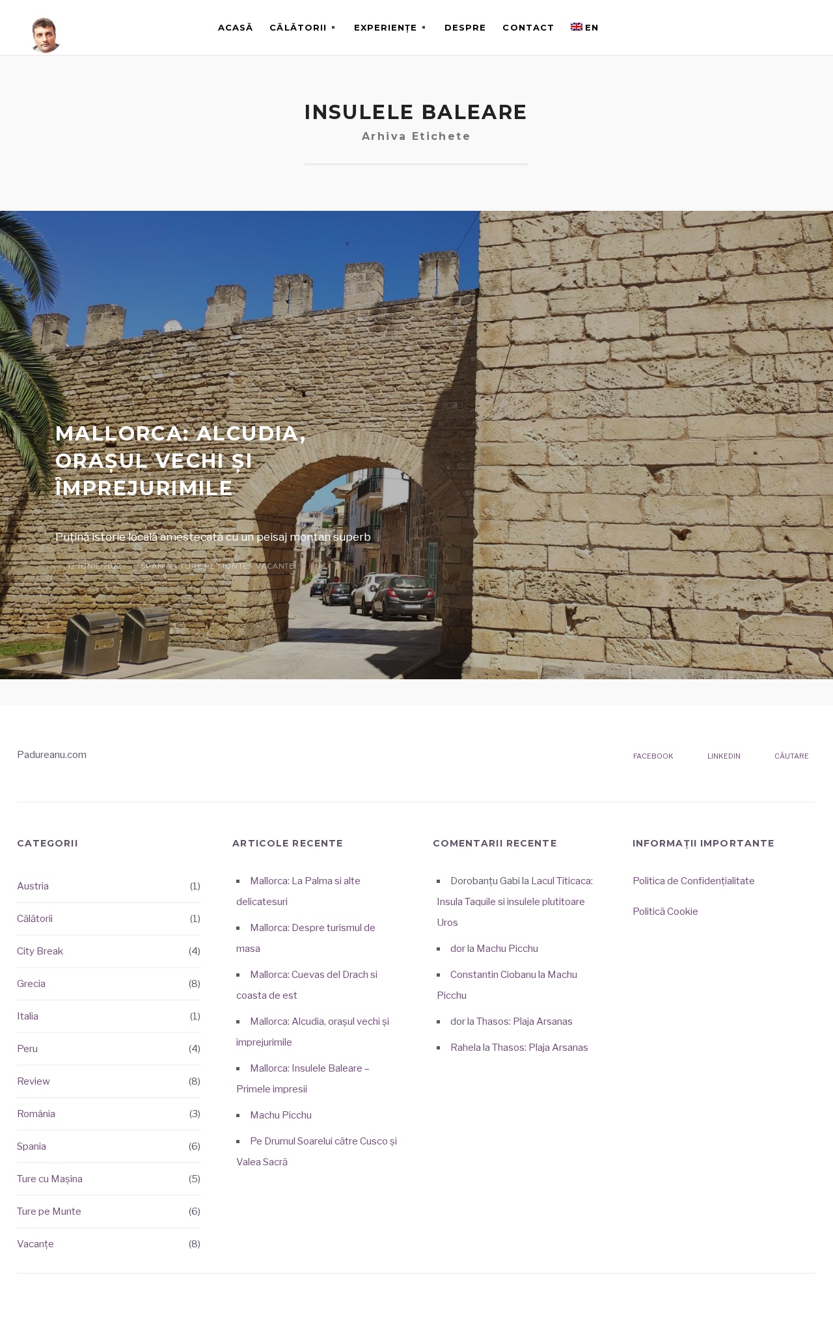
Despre (465, 27)
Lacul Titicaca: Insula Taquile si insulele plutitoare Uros (515, 901)
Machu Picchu (281, 1115)
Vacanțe (275, 566)
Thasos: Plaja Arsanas (524, 1021)
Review (33, 1081)
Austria (33, 886)
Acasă (235, 27)
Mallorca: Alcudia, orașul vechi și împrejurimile (181, 461)
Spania (156, 566)
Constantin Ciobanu (493, 975)
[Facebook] (758, 27)
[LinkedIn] (778, 27)
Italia (27, 1016)
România (36, 1114)
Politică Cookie (665, 911)
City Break (40, 951)
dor (457, 948)
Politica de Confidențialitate (694, 881)
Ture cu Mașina (50, 1179)
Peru (27, 1049)
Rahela (465, 1047)
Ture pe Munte (214, 566)
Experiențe (385, 27)
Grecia (31, 984)
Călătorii (297, 27)
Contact (528, 27)
